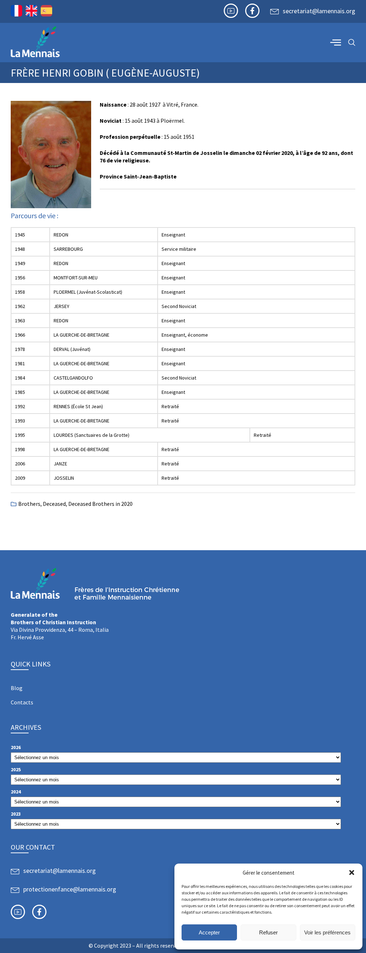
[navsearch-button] (351, 42)
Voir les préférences (327, 932)
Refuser (268, 932)
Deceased (54, 503)
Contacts (22, 702)
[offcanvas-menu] (335, 42)
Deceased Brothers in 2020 (100, 503)
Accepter (209, 932)
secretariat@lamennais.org (319, 11)
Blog (17, 687)
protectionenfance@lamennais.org (69, 889)
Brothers (29, 503)
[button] (351, 872)
